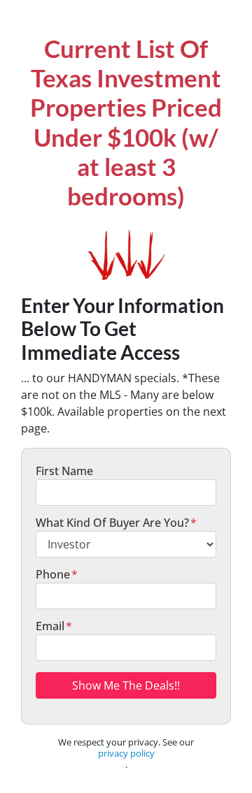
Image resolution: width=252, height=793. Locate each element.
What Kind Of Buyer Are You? (116, 522)
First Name (64, 471)
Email (54, 626)
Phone (57, 574)
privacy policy (126, 753)
